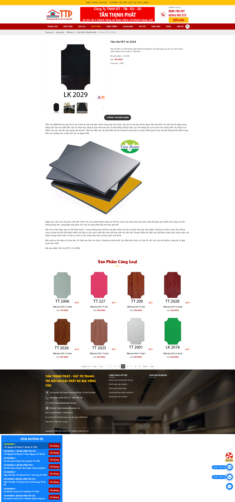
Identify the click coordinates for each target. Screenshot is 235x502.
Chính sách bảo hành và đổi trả (121, 392)
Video (168, 26)
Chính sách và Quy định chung (121, 380)
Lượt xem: (114, 63)
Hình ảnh (155, 26)
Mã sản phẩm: (116, 56)
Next (145, 366)
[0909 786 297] (229, 467)
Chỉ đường (54, 445)
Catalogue (128, 26)
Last (152, 366)
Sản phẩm (96, 26)
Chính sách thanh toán (117, 388)
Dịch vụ (81, 26)
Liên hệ (180, 26)
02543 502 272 (177, 15)
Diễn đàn (178, 20)
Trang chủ (52, 26)
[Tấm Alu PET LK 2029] (56, 108)
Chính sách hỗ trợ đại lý (118, 397)
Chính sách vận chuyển (118, 384)
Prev (101, 366)
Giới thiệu (68, 26)
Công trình (111, 26)
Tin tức (142, 26)
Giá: (111, 59)
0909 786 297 (177, 11)
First (94, 366)
